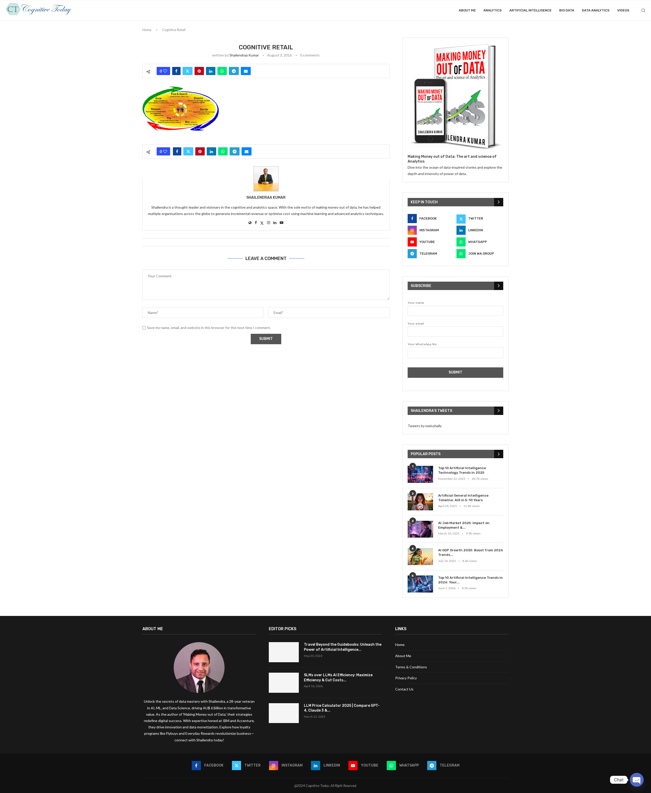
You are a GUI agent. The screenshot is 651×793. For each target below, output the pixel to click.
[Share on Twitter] (188, 71)
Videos (623, 10)
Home (146, 30)
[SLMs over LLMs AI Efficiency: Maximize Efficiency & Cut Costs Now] (284, 683)
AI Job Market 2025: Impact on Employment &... (464, 525)
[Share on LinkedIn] (210, 71)
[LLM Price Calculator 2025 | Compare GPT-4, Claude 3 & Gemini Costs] (284, 713)
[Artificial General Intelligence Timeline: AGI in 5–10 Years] (420, 501)
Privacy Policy (406, 678)
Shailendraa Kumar (244, 55)
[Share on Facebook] (176, 71)
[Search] (643, 10)
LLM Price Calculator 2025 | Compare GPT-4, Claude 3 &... (342, 708)
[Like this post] (165, 71)
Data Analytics (596, 10)
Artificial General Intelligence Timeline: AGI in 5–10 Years (463, 498)
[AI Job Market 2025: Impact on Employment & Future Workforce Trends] (420, 529)
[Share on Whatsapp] (222, 71)
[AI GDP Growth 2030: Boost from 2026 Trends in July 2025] (420, 556)
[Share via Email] (246, 71)
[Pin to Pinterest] (199, 71)
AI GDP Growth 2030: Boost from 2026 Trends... (470, 552)
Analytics (492, 10)
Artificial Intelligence (530, 10)
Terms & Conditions (411, 667)
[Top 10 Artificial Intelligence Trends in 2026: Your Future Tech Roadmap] (420, 584)
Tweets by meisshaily (425, 426)
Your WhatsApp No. (422, 344)
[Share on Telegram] (234, 71)
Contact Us (404, 689)
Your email (416, 323)
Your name (416, 303)
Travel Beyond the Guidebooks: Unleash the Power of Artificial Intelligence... (342, 647)
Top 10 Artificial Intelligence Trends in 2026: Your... (470, 580)
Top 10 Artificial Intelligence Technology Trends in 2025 (462, 470)
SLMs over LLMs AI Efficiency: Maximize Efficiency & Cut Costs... (338, 677)
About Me (467, 10)
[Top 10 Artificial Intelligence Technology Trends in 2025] (420, 474)
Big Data (566, 10)
